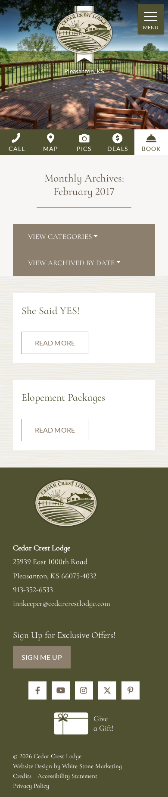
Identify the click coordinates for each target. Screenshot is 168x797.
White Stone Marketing (92, 766)
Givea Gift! (103, 723)
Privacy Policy (31, 786)
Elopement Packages (63, 397)
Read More (55, 343)
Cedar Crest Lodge (84, 36)
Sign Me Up (42, 657)
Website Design (32, 766)
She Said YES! (51, 310)
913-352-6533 (33, 589)
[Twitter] (107, 690)
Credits (22, 776)
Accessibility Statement (67, 776)
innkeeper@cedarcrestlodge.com (61, 603)
